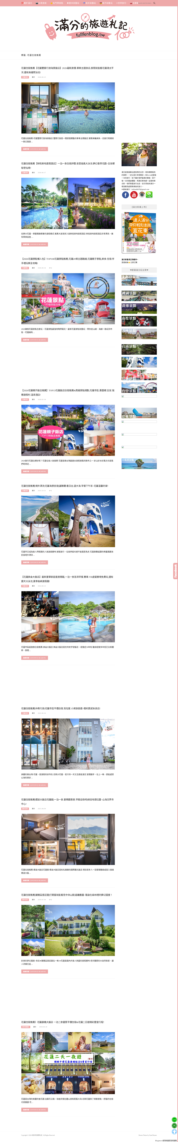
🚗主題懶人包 (136, 3)
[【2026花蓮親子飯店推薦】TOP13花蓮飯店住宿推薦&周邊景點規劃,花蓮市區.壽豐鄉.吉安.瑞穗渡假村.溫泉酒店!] (68, 430)
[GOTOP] (174, 1132)
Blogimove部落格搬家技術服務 (166, 1141)
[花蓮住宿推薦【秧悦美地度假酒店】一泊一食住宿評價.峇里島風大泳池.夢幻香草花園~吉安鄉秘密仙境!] (68, 203)
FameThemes (153, 1135)
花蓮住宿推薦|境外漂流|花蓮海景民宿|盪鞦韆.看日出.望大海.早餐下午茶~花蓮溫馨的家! (64, 486)
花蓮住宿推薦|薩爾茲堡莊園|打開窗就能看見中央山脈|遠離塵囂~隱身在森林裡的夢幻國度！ (66, 895)
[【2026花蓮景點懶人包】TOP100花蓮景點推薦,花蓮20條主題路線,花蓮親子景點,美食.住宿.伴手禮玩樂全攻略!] (68, 298)
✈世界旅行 (121, 3)
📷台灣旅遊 (41, 3)
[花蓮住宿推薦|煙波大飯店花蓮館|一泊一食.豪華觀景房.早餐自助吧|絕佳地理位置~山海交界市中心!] (68, 839)
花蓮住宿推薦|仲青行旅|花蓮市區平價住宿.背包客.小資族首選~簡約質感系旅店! (60, 708)
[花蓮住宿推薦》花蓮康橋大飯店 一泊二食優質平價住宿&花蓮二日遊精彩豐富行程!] (68, 1063)
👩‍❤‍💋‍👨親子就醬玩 (106, 3)
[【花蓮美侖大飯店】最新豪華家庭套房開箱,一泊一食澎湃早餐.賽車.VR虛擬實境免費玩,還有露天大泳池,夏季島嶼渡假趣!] (68, 616)
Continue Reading (38, 149)
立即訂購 (133, 262)
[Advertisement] (68, 368)
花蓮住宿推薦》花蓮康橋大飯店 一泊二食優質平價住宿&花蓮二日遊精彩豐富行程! (62, 1022)
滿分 (33, 77)
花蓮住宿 (25, 77)
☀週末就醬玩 (73, 3)
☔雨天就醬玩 (89, 3)
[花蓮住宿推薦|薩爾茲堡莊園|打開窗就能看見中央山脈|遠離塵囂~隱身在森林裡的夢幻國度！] (68, 930)
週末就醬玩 (25, 1027)
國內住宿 (25, 808)
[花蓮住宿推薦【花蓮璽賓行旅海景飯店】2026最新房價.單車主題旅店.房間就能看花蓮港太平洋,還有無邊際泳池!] (68, 108)
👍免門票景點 (56, 3)
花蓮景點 (25, 268)
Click (175, 571)
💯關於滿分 (26, 3)
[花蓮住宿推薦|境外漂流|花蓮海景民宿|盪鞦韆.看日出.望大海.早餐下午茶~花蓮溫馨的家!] (68, 521)
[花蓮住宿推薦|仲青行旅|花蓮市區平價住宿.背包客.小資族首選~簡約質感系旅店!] (68, 744)
